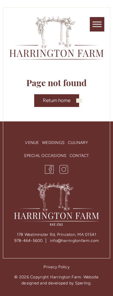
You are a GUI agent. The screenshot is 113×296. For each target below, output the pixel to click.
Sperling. (83, 283)
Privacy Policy (56, 266)
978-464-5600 (28, 240)
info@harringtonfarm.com (74, 240)
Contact (79, 155)
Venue (32, 142)
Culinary (78, 142)
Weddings (53, 142)
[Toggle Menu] (97, 24)
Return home (56, 100)
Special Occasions (45, 155)
